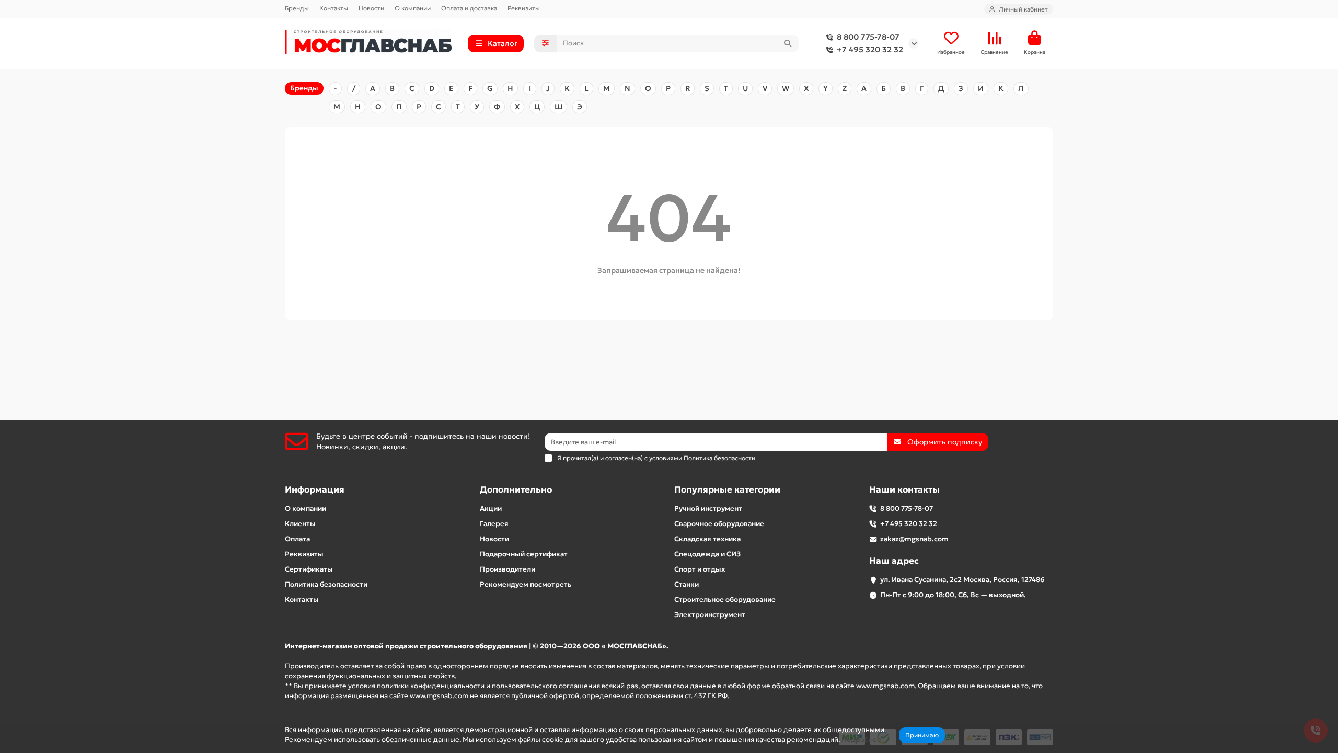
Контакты (333, 8)
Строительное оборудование (725, 599)
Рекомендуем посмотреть (525, 584)
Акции (491, 508)
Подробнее (861, 739)
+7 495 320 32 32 (870, 49)
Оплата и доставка (469, 8)
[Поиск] (787, 43)
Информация (314, 489)
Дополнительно (516, 489)
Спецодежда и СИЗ (707, 554)
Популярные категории (727, 489)
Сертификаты (309, 569)
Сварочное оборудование (719, 523)
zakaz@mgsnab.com (914, 538)
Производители (507, 569)
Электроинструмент (709, 614)
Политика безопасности (326, 584)
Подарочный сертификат (524, 554)
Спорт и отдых (699, 569)
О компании (413, 8)
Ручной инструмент (708, 508)
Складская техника (707, 538)
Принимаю (922, 735)
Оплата (297, 538)
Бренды (297, 8)
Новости (371, 8)
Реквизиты (523, 8)
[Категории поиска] (545, 43)
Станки (686, 584)
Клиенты (300, 523)
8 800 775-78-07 (868, 37)
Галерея (494, 523)
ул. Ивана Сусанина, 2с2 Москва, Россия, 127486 (962, 579)
